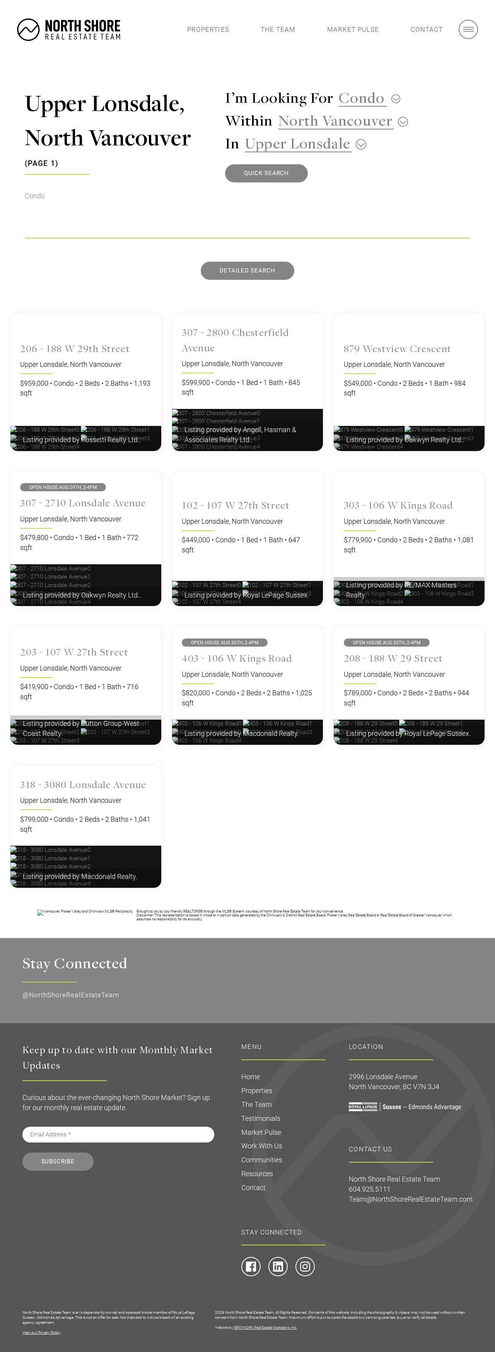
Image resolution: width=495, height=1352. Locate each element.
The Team (278, 29)
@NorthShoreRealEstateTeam (70, 995)
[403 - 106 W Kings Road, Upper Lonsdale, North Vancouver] (207, 723)
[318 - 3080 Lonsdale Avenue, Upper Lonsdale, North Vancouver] (50, 849)
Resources (257, 1174)
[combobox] (366, 97)
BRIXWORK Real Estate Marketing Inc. (265, 1327)
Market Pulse (353, 29)
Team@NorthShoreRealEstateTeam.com (411, 1199)
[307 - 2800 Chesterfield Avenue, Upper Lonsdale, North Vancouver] (216, 412)
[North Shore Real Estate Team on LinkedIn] (278, 1274)
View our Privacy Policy (41, 1332)
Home (250, 1077)
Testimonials (260, 1118)
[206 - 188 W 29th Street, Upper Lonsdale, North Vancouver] (45, 429)
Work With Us (261, 1146)
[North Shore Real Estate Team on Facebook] (251, 1274)
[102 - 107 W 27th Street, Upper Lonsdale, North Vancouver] (207, 584)
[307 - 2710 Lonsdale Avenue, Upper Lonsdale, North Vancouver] (50, 568)
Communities (261, 1160)
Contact (427, 29)
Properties (208, 29)
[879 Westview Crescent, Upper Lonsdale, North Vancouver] (369, 429)
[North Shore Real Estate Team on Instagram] (305, 1274)
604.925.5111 (370, 1189)
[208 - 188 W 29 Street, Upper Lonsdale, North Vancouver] (366, 723)
